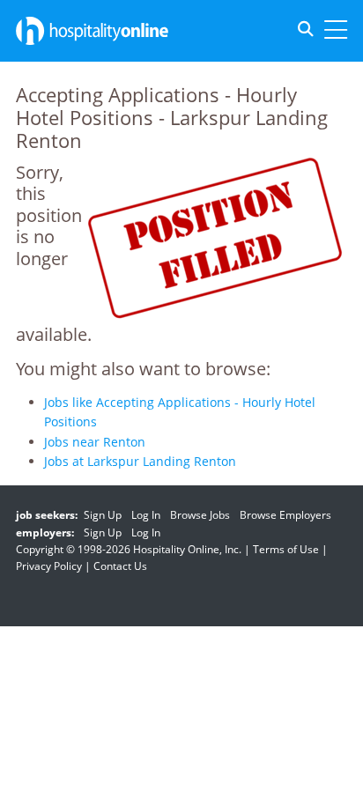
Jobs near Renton (94, 441)
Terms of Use (286, 549)
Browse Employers (285, 514)
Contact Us (120, 565)
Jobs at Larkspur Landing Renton (140, 461)
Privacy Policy (49, 565)
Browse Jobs (200, 514)
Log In (145, 514)
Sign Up (103, 514)
